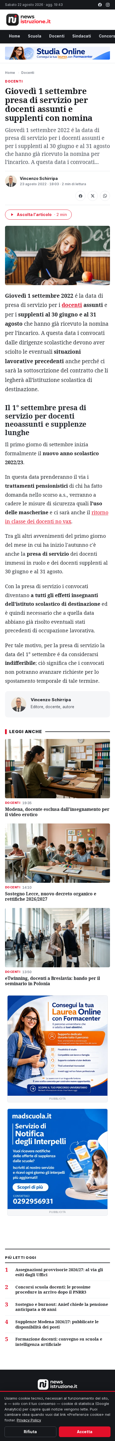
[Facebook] (100, 5)
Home (14, 36)
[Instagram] (108, 5)
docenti (72, 305)
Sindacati (81, 36)
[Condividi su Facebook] (80, 196)
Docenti (56, 36)
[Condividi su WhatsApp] (105, 196)
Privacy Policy (29, 1420)
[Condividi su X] (93, 196)
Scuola (34, 36)
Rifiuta (30, 1432)
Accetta (84, 1432)
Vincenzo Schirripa (39, 178)
